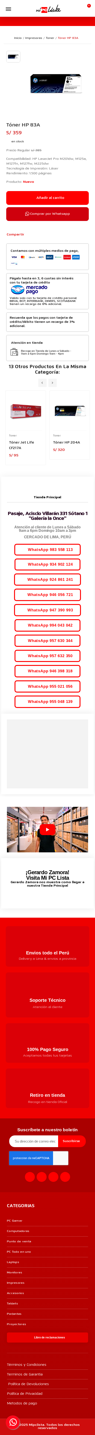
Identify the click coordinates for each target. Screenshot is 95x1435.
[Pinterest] (45, 234)
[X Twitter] (37, 234)
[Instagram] (42, 1177)
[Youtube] (53, 1177)
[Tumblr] (52, 234)
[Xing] (65, 1177)
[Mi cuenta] (79, 8)
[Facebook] (30, 234)
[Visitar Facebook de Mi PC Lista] (39, 896)
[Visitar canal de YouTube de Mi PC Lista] (56, 896)
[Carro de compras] (87, 8)
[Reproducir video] (47, 829)
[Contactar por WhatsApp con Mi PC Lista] (13, 1422)
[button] (17, 9)
